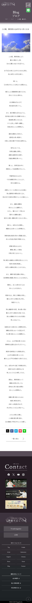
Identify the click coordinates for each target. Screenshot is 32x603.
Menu (28, 6)
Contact (23, 566)
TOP (6, 19)
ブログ (12, 19)
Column (23, 557)
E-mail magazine (16, 529)
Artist (8, 552)
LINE (16, 535)
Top (9, 547)
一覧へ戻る (15, 439)
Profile (23, 547)
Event (23, 561)
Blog (8, 566)
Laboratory (23, 552)
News (8, 561)
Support (9, 557)
